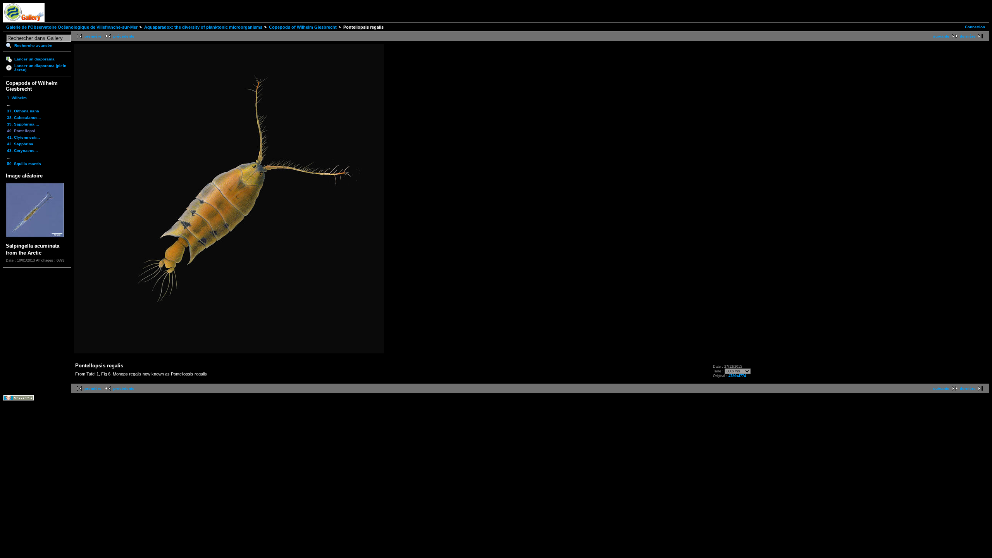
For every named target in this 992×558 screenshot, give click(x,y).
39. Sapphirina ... (23, 124)
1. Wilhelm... (18, 98)
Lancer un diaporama (34, 59)
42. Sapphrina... (22, 144)
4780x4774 (737, 376)
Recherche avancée (33, 45)
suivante (941, 36)
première (93, 36)
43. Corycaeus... (22, 150)
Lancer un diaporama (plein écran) (40, 68)
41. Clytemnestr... (23, 137)
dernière (968, 36)
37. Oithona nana (23, 111)
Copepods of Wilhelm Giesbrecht (303, 27)
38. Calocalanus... (24, 117)
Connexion (975, 27)
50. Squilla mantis (24, 164)
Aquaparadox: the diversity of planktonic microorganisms (203, 27)
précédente (123, 36)
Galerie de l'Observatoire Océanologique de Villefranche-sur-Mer (72, 27)
